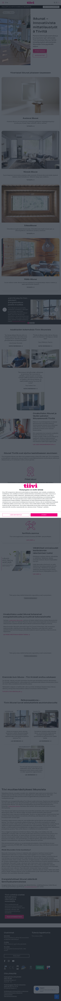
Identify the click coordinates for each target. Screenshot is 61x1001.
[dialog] (30, 500)
